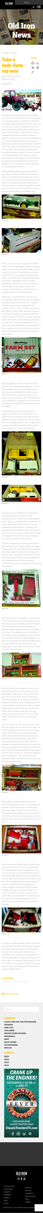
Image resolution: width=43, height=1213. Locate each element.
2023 (6, 1062)
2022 (6, 1065)
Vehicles (8, 1048)
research (7, 1192)
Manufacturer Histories (15, 1033)
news (6, 1200)
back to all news (11, 993)
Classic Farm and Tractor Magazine (15, 981)
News (6, 1039)
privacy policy (30, 1196)
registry (6, 1197)
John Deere (9, 1031)
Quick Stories (10, 1042)
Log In (27, 1199)
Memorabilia (9, 1036)
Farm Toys (8, 1028)
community (8, 1189)
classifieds (7, 1194)
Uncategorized (11, 1045)
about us (28, 1187)
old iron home (9, 1186)
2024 (6, 1059)
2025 (6, 1056)
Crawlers (8, 1025)
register (28, 1202)
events (6, 1203)
